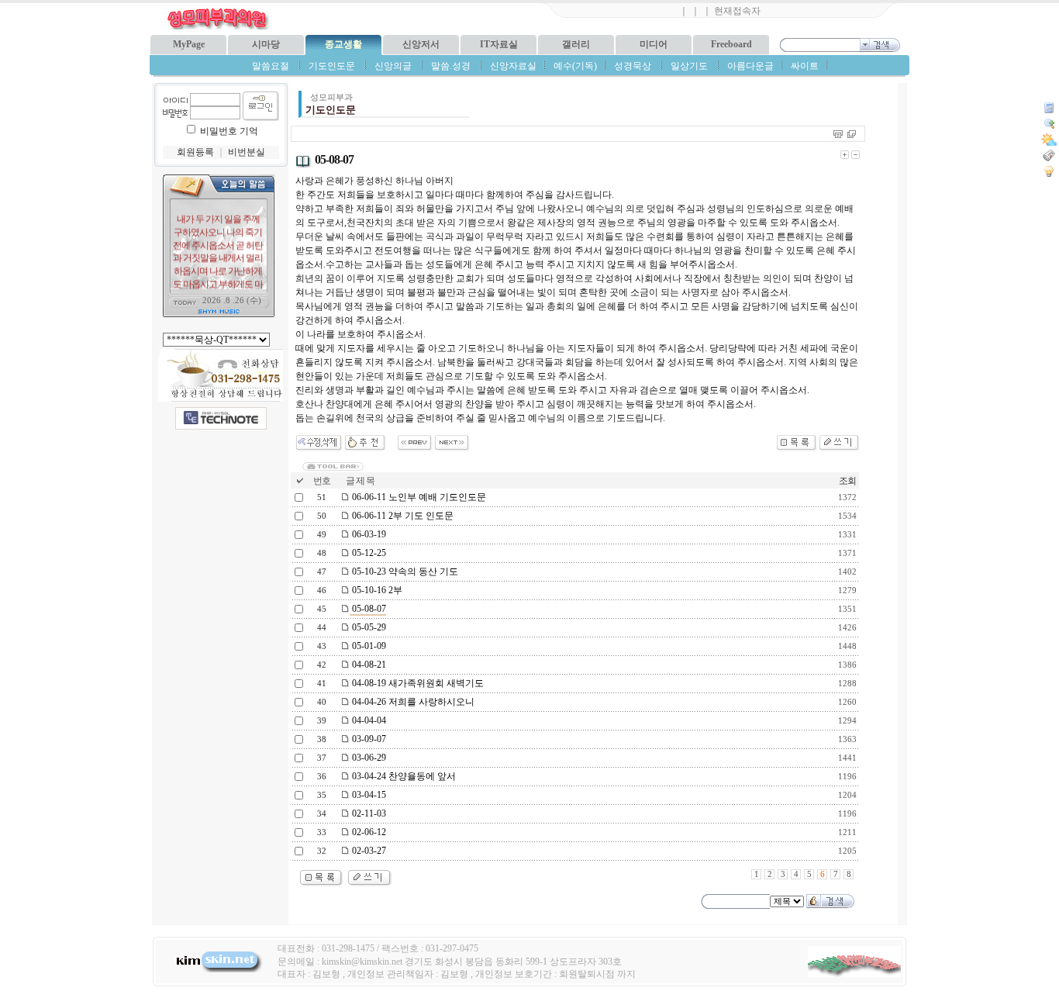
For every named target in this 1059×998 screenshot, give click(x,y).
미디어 (653, 44)
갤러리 (576, 44)
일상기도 (689, 65)
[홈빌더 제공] (221, 418)
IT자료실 (499, 44)
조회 (847, 480)
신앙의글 (393, 65)
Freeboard (731, 44)
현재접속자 (737, 10)
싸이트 (805, 65)
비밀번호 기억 (229, 131)
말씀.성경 (451, 65)
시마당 (266, 44)
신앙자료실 (513, 65)
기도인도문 (332, 65)
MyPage (189, 44)
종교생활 (343, 44)
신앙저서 (421, 44)
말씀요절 (270, 65)
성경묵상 (632, 65)
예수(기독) (575, 65)
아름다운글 (750, 65)
